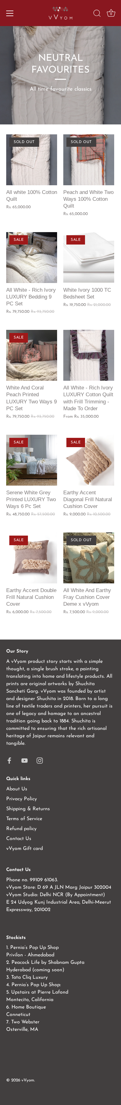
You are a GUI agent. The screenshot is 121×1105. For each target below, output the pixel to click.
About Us (16, 789)
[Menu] (10, 13)
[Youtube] (24, 760)
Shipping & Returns (28, 808)
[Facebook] (9, 760)
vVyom (27, 1080)
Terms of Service (24, 818)
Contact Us (18, 838)
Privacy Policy (21, 799)
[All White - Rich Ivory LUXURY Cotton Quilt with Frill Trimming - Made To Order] (88, 355)
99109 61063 (43, 880)
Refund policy (21, 828)
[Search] (97, 14)
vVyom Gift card (24, 848)
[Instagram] (40, 760)
